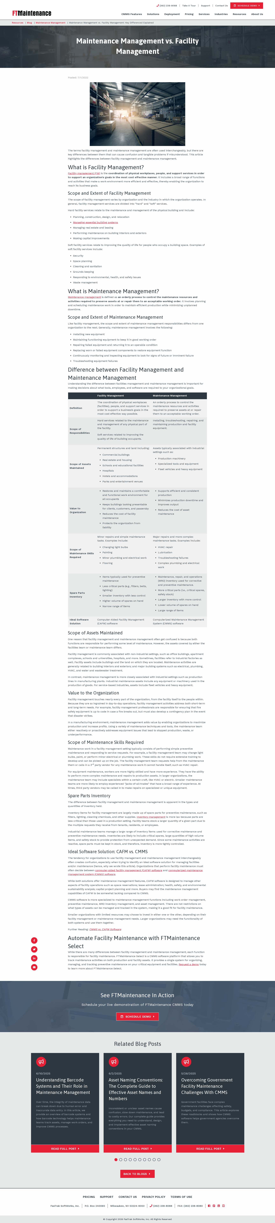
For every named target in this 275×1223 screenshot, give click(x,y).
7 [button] (144, 1159)
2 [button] (120, 1159)
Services (204, 14)
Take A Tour (189, 5)
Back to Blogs (135, 1174)
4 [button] (130, 1159)
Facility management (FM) (84, 173)
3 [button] (125, 1159)
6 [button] (139, 1159)
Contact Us (221, 5)
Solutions (153, 14)
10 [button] (159, 1159)
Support (205, 5)
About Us (257, 14)
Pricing (189, 14)
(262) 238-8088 (162, 1205)
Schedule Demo (138, 1016)
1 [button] (116, 1159)
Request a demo (189, 964)
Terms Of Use (181, 1196)
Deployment (172, 14)
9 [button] (154, 1159)
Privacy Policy (153, 1196)
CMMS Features (131, 14)
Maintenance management (84, 297)
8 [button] (149, 1159)
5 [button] (135, 1159)
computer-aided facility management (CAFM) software (128, 870)
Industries (221, 14)
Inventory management (151, 816)
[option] (65, 1103)
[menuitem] (132, 14)
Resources (239, 14)
